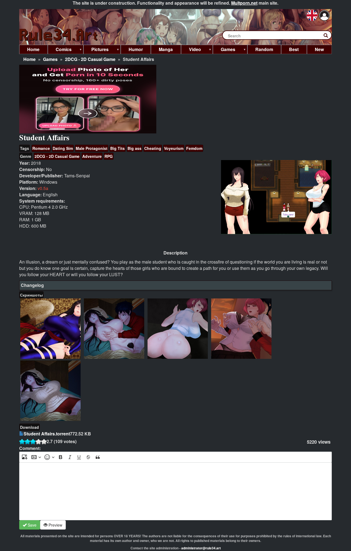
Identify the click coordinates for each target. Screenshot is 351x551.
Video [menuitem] (191, 50)
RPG (108, 156)
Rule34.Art (59, 35)
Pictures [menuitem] (96, 50)
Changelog (32, 285)
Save (31, 525)
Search (328, 36)
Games (50, 59)
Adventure (92, 156)
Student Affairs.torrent (47, 433)
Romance (41, 148)
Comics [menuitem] (60, 50)
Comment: (30, 448)
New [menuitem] (319, 49)
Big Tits (117, 148)
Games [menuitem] (224, 50)
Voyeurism (173, 148)
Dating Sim (63, 148)
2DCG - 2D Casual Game (90, 59)
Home (29, 59)
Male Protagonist (91, 148)
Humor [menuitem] (136, 49)
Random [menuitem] (264, 49)
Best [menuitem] (294, 49)
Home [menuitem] (33, 49)
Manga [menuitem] (166, 49)
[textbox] (175, 491)
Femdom (194, 148)
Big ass (134, 148)
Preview (54, 525)
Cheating (152, 148)
